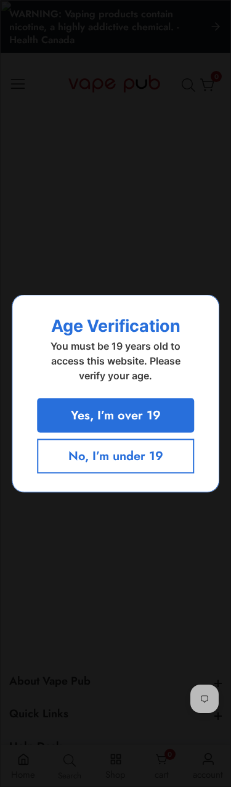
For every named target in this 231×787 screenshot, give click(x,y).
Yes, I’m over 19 (116, 415)
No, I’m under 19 (115, 456)
